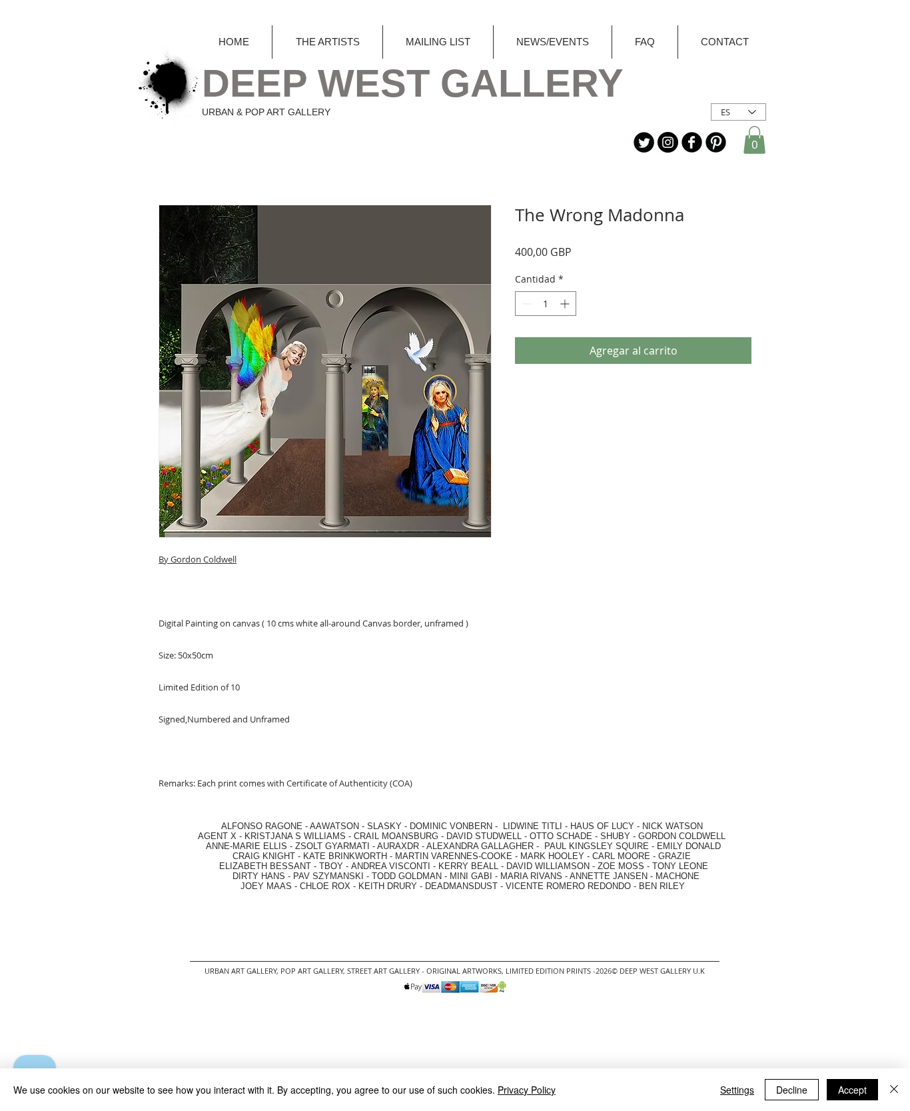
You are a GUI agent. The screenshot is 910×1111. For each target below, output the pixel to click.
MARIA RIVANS (532, 876)
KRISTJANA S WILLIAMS (295, 836)
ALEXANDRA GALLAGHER (480, 846)
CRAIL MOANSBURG (396, 836)
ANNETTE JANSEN (610, 876)
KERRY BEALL (468, 866)
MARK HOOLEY (552, 856)
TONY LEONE (680, 866)
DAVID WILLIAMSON (548, 866)
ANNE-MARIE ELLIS (246, 846)
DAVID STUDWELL (484, 836)
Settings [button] (737, 1089)
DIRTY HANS (258, 876)
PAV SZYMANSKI (329, 876)
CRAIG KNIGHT (265, 856)
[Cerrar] (894, 1089)
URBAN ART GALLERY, (241, 971)
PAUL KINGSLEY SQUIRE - (600, 846)
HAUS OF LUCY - (605, 826)
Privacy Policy (527, 1089)
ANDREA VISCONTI (390, 866)
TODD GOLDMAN (407, 876)
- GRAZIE (670, 856)
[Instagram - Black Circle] (668, 142)
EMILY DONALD (689, 846)
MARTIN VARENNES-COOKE (453, 856)
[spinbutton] (546, 303)
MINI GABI (471, 876)
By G (168, 559)
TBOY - (335, 866)
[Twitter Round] (644, 142)
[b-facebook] (692, 142)
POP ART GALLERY (311, 971)
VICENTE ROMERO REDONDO (568, 886)
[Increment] (566, 303)
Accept (852, 1089)
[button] (754, 140)
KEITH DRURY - (391, 886)
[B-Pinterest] (715, 142)
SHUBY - (619, 836)
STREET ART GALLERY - (386, 971)
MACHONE (677, 876)
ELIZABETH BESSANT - (254, 866)
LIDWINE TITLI (532, 826)
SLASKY (385, 826)
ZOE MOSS (621, 866)
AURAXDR (398, 846)
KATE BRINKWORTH (345, 856)
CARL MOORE (621, 856)
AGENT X (213, 836)
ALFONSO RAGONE (246, 826)
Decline (791, 1089)
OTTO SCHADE (561, 836)
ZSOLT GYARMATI (332, 846)
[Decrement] (525, 303)
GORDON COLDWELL (681, 836)
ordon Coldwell (206, 559)
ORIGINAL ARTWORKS (464, 971)
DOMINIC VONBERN (451, 826)
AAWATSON (334, 826)
